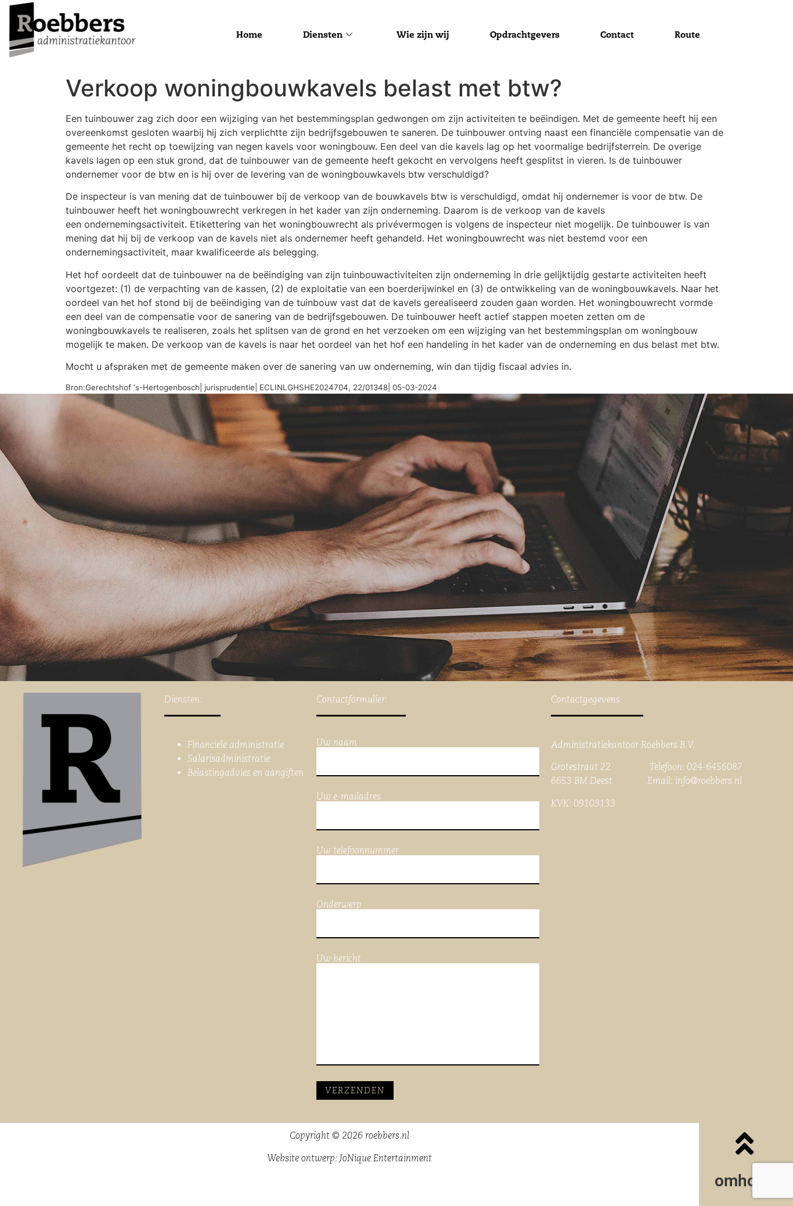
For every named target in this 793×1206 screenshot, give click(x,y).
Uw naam (336, 743)
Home (249, 34)
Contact (617, 34)
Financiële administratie (236, 744)
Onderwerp (339, 905)
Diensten (323, 34)
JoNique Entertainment (386, 1158)
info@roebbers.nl (708, 780)
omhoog (745, 1180)
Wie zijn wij (422, 34)
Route (687, 34)
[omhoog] (744, 1143)
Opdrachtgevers (525, 34)
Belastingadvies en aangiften (246, 772)
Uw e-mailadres (348, 797)
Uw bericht (338, 959)
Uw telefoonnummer (357, 851)
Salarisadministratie (229, 758)
